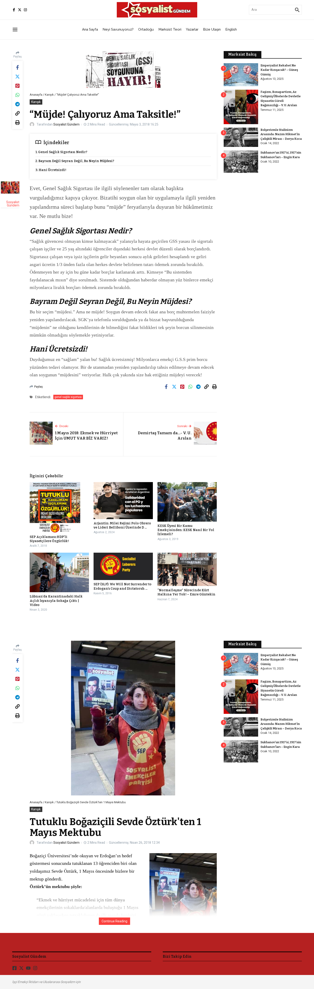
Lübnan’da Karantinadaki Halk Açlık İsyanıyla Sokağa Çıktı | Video (56, 601)
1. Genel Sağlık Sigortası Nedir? (61, 152)
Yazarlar (192, 29)
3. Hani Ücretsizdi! (50, 170)
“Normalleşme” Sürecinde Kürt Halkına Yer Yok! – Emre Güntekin (186, 592)
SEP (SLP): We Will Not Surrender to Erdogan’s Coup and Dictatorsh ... (122, 586)
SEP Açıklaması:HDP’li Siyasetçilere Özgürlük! (49, 539)
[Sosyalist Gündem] (10, 187)
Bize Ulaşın (212, 29)
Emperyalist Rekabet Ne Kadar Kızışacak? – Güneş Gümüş (279, 70)
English (231, 29)
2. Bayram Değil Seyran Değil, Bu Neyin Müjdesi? (74, 161)
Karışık (49, 94)
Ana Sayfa (90, 29)
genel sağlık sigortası (68, 397)
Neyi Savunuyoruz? (118, 29)
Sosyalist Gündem (66, 124)
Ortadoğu (146, 29)
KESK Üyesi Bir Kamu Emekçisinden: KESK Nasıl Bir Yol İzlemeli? (185, 530)
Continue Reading (114, 921)
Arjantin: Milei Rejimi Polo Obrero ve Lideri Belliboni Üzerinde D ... (122, 525)
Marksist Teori (169, 29)
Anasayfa (36, 94)
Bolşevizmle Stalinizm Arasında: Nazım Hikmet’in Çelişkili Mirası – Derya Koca (281, 134)
